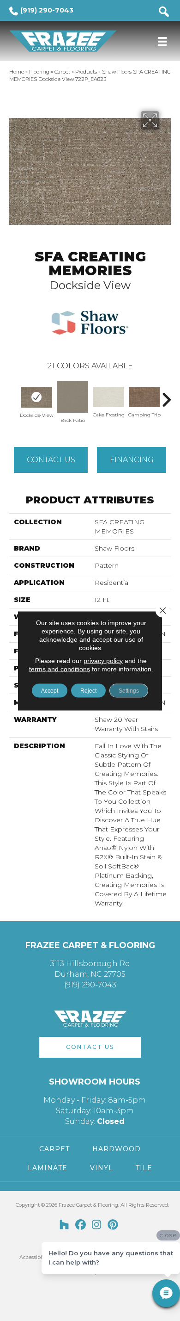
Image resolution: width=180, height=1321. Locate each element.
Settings (129, 690)
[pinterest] (113, 1225)
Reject (88, 690)
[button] (90, 1047)
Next (166, 395)
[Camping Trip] (144, 397)
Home (16, 71)
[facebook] (80, 1225)
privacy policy (103, 660)
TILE (144, 1168)
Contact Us (51, 459)
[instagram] (96, 1225)
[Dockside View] (36, 397)
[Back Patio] (72, 397)
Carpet (62, 71)
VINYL (101, 1168)
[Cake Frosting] (108, 397)
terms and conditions (59, 668)
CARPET (54, 1149)
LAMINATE (47, 1168)
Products (86, 71)
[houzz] (64, 1225)
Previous (14, 395)
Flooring (39, 71)
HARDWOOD (116, 1149)
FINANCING (132, 459)
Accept (49, 690)
